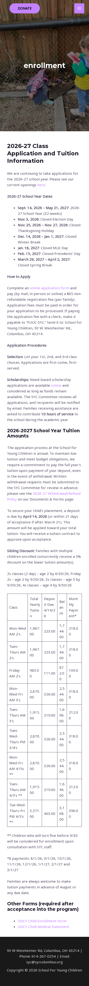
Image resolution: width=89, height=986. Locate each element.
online (56, 385)
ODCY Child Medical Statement (43, 926)
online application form (49, 287)
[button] (24, 8)
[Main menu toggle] (79, 8)
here (41, 184)
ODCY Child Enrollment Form (42, 920)
